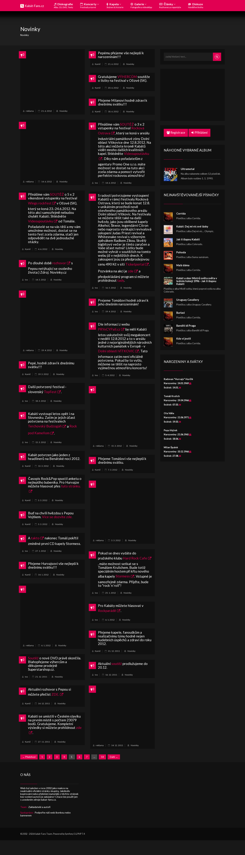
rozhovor (59, 263)
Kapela (115, 5)
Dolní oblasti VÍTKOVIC (116, 351)
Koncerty (88, 5)
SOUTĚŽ (127, 124)
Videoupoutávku (40, 221)
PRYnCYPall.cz (109, 329)
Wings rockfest (39, 203)
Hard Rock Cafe (135, 558)
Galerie (141, 5)
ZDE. (55, 694)
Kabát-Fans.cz (34, 6)
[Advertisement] (52, 79)
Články (170, 5)
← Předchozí (29, 756)
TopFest (50, 392)
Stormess (123, 576)
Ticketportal (134, 264)
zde (130, 271)
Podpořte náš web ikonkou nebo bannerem (45, 814)
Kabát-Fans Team (43, 834)
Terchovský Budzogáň (45, 426)
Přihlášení (201, 132)
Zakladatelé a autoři (39, 806)
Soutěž (33, 658)
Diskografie (63, 5)
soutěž (116, 664)
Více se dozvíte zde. (57, 517)
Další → (114, 756)
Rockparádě (107, 611)
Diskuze (195, 5)
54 (102, 756)
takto (35, 538)
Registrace (177, 132)
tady (120, 280)
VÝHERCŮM (127, 77)
